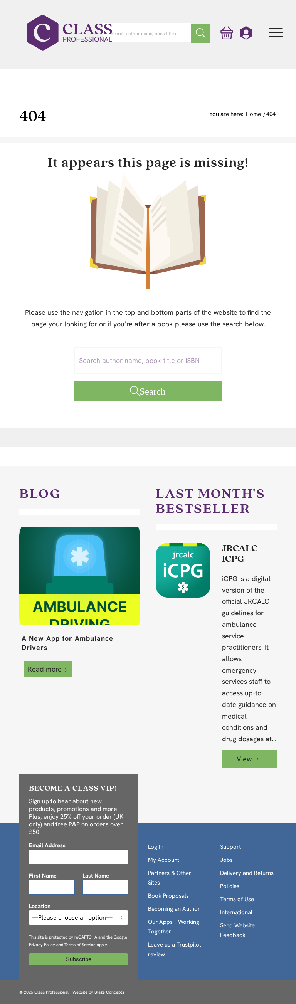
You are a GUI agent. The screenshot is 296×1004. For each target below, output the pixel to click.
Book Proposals (168, 896)
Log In (155, 847)
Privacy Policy (42, 944)
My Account (163, 860)
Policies (229, 886)
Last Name (95, 875)
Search (153, 391)
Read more (45, 669)
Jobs (226, 860)
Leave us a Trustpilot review (174, 949)
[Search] (200, 33)
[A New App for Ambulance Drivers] (79, 576)
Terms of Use (237, 899)
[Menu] (275, 33)
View (245, 758)
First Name (43, 875)
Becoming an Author (174, 909)
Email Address (47, 845)
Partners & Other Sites (169, 877)
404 (32, 115)
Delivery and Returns (247, 873)
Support (230, 847)
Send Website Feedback (237, 930)
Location (39, 906)
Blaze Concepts (109, 992)
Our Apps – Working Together (173, 926)
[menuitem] (275, 33)
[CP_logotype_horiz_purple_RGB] (69, 33)
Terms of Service (80, 944)
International (236, 912)
